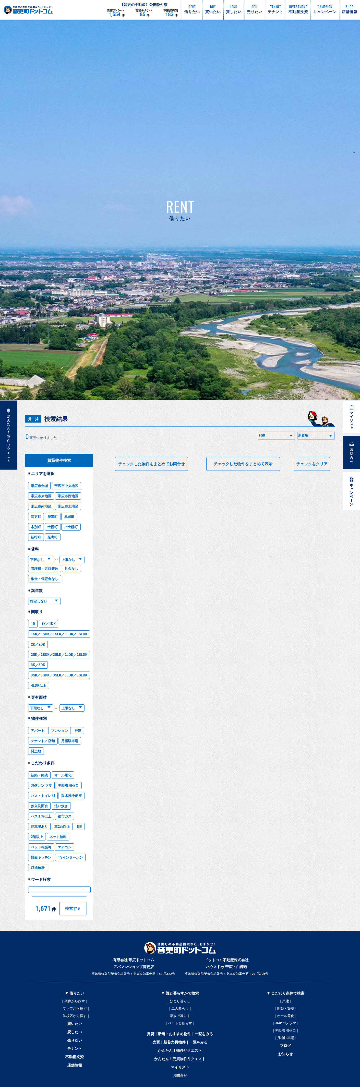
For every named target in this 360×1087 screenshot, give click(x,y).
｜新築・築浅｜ (286, 1008)
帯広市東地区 (41, 496)
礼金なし (71, 568)
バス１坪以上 (41, 816)
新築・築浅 (39, 775)
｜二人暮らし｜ (180, 1008)
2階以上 (37, 837)
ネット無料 (58, 837)
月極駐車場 (69, 741)
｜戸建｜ (285, 1001)
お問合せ (180, 1075)
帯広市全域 (39, 486)
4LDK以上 (38, 685)
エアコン (65, 847)
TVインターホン (70, 857)
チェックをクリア (312, 463)
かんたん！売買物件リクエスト (180, 1059)
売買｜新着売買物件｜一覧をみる (180, 1042)
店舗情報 (74, 1065)
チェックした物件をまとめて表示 (243, 463)
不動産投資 (74, 1057)
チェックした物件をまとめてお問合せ (151, 463)
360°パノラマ (41, 785)
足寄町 (53, 537)
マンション (59, 731)
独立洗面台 (39, 806)
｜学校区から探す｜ (74, 1016)
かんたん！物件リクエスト (180, 1050)
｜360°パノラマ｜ (286, 1023)
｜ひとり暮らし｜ (180, 1001)
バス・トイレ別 (43, 796)
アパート (38, 731)
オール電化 (63, 775)
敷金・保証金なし (44, 579)
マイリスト (180, 1067)
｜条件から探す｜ (74, 1001)
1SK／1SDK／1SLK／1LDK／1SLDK (59, 634)
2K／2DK (38, 644)
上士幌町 (71, 527)
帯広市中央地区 (66, 486)
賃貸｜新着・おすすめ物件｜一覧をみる (180, 1034)
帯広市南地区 (41, 506)
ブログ (285, 1045)
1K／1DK (48, 624)
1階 (79, 826)
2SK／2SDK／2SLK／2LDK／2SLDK (59, 655)
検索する (73, 908)
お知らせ (285, 1054)
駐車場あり (39, 826)
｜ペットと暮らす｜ (180, 1023)
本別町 (36, 527)
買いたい (74, 1023)
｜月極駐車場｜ (286, 1038)
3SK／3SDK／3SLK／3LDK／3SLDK (59, 675)
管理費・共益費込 (44, 568)
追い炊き (61, 806)
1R (33, 624)
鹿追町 (53, 517)
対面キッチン (41, 857)
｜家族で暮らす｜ (180, 1016)
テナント (74, 1048)
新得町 (36, 537)
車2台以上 (62, 826)
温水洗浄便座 (71, 796)
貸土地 (36, 751)
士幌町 (53, 527)
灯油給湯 (38, 868)
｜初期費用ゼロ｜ (285, 1030)
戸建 (77, 731)
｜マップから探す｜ (74, 1008)
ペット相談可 (41, 847)
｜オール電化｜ (286, 1016)
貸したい (74, 1032)
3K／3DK (38, 665)
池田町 (69, 517)
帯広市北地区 (68, 506)
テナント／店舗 (43, 741)
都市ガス (65, 816)
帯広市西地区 (68, 496)
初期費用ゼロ (68, 785)
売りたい (74, 1040)
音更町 (36, 517)
